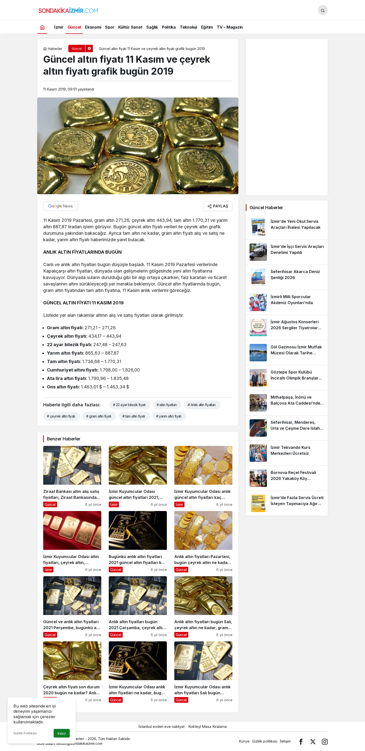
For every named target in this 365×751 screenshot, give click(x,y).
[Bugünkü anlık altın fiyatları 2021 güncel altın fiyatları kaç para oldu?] (138, 541)
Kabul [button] (62, 733)
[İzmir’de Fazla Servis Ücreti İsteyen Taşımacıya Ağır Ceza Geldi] (287, 503)
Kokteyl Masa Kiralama (207, 726)
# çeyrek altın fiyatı (61, 416)
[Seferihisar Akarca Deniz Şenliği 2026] (287, 277)
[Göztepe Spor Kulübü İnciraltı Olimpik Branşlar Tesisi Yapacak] (287, 377)
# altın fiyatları (167, 405)
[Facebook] (301, 741)
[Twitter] (313, 741)
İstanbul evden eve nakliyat (161, 726)
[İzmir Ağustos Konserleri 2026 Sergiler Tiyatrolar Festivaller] (287, 327)
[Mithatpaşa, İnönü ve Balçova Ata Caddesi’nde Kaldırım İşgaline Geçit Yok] (287, 402)
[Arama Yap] (323, 10)
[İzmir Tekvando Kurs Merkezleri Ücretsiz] (287, 453)
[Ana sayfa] (42, 27)
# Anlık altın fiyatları (202, 405)
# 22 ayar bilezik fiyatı (129, 405)
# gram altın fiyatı (98, 416)
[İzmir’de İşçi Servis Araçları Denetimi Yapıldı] (287, 252)
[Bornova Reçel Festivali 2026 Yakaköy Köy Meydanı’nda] (287, 478)
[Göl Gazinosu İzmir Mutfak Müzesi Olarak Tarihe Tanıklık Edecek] (287, 352)
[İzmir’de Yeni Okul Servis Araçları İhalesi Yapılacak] (287, 227)
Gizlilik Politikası (25, 733)
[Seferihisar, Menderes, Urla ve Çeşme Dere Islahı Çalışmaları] (287, 428)
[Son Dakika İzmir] (68, 9)
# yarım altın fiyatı (169, 416)
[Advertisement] (287, 117)
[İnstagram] (325, 741)
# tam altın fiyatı (133, 416)
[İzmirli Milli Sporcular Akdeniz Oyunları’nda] (287, 302)
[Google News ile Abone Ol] (60, 206)
